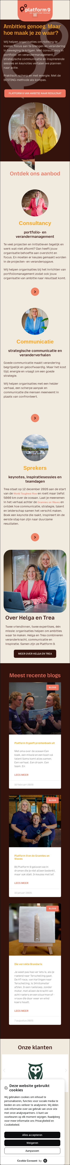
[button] (35, 15)
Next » (52, 1028)
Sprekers (35, 468)
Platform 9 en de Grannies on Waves (31, 857)
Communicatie (35, 342)
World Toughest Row (25, 493)
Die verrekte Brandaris (28, 964)
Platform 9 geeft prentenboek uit (34, 743)
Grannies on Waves (49, 502)
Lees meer (21, 774)
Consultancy (35, 223)
